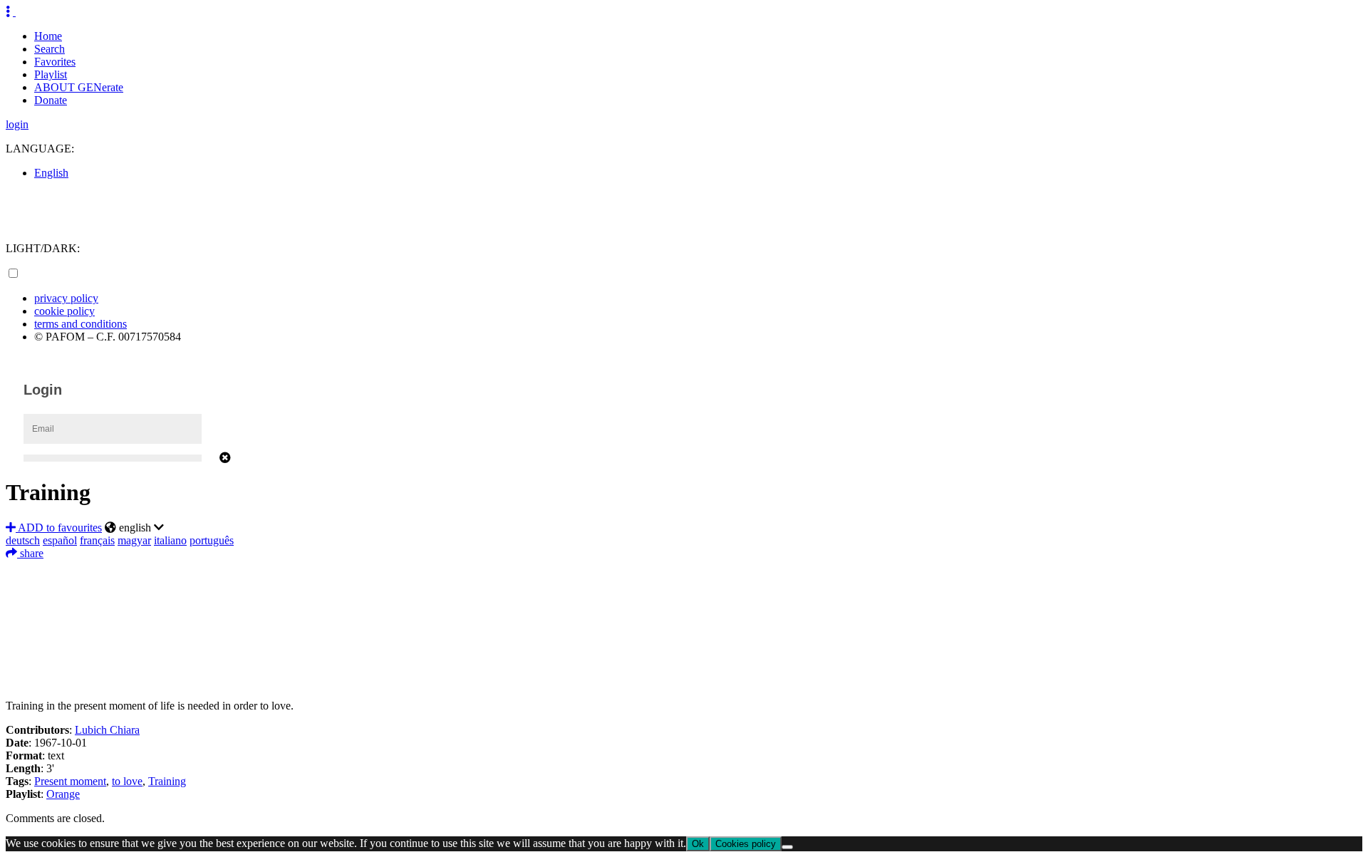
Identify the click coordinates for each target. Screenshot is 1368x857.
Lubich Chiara (107, 730)
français (97, 540)
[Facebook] (684, 570)
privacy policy (66, 298)
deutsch (23, 540)
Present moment (70, 781)
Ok (698, 843)
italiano (170, 540)
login (17, 124)
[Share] (684, 677)
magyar (134, 540)
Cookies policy (745, 843)
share (30, 553)
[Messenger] (684, 656)
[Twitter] (684, 592)
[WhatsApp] (684, 634)
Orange (63, 794)
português (212, 540)
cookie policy (64, 311)
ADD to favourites (59, 527)
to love (127, 781)
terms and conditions (80, 324)
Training (167, 781)
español (60, 540)
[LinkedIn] (684, 613)
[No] (787, 847)
